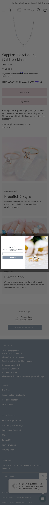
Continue (12, 257)
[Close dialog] (46, 238)
